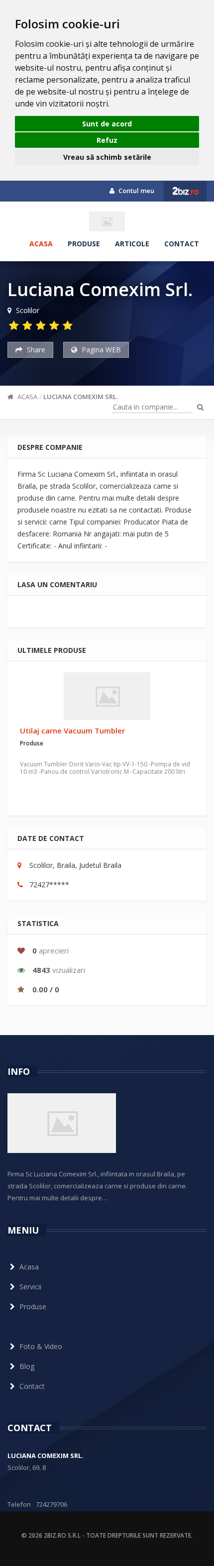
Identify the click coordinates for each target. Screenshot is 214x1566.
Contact (181, 243)
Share (35, 349)
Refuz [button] (107, 140)
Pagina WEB (100, 349)
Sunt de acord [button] (107, 123)
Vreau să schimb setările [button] (107, 157)
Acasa (41, 243)
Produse (84, 243)
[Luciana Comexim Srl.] (107, 221)
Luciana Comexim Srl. (80, 396)
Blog (26, 1366)
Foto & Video (40, 1346)
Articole (132, 243)
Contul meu (135, 190)
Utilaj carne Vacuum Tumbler (72, 730)
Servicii (30, 1286)
